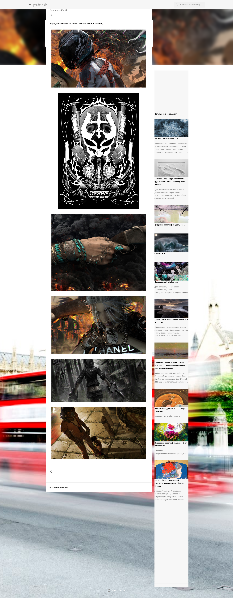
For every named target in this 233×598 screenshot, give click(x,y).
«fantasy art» (159, 253)
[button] (51, 15)
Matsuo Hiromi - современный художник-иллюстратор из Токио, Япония (169, 483)
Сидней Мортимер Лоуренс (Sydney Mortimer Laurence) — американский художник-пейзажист (169, 365)
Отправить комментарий (59, 487)
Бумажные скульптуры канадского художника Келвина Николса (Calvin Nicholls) (169, 182)
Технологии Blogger (117, 590)
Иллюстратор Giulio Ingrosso (166, 282)
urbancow (125, 595)
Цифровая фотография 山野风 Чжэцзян (170, 225)
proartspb (40, 4)
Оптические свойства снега (166, 139)
